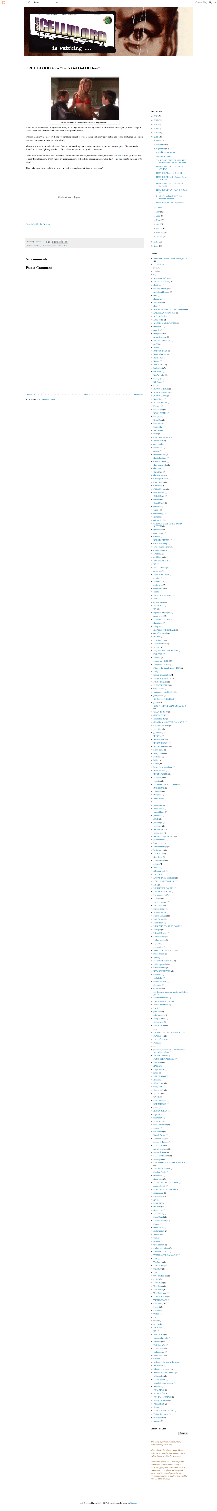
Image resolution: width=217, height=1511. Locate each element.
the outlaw (157, 1268)
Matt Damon (158, 919)
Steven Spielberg (160, 1220)
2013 (156, 128)
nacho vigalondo (160, 964)
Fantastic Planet (159, 643)
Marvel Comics (159, 915)
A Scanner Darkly (160, 278)
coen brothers (158, 492)
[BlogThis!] (56, 241)
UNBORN (157, 1327)
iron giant (157, 794)
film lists (156, 657)
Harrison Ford (159, 739)
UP (154, 1331)
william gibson (159, 1379)
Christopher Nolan (160, 478)
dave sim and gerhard (162, 546)
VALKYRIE (158, 1334)
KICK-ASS (158, 853)
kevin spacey (158, 850)
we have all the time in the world (166, 1362)
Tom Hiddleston (159, 1293)
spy (154, 1199)
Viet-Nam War (159, 1344)
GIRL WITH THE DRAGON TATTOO (169, 705)
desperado (157, 571)
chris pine (157, 468)
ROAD (156, 1097)
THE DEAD (158, 1265)
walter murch (158, 1355)
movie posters (159, 953)
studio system (158, 1227)
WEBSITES (158, 1365)
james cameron (159, 805)
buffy (155, 433)
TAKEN (156, 1237)
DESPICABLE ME (161, 574)
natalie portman (159, 967)
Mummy (156, 957)
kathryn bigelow (159, 843)
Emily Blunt (158, 626)
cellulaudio (157, 447)
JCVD (156, 818)
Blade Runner (158, 399)
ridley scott (157, 1086)
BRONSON (158, 430)
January (159, 236)
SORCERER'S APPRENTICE (165, 1189)
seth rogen (157, 1159)
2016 (156, 124)
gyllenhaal (157, 732)
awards (156, 347)
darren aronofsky (160, 543)
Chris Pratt (157, 471)
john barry (157, 825)
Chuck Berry (158, 482)
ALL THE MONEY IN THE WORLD (169, 309)
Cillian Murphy (159, 489)
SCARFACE (158, 1145)
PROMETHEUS (160, 1055)
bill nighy (157, 378)
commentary (158, 513)
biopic (155, 385)
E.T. (155, 609)
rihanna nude (158, 1090)
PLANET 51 (158, 1035)
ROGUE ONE (159, 1121)
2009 (156, 245)
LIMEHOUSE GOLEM (163, 888)
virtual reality (158, 1348)
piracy (155, 1028)
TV (42, 246)
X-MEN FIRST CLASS (163, 1410)
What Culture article (59, 246)
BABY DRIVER (160, 350)
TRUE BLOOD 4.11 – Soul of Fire (170, 173)
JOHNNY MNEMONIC (163, 836)
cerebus (156, 451)
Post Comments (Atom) (46, 399)
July (158, 211)
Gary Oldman (158, 688)
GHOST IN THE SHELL (163, 698)
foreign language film (162, 674)
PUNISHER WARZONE (163, 1058)
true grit (156, 1306)
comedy (156, 499)
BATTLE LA (158, 364)
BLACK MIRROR (161, 388)
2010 (156, 241)
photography (158, 1021)
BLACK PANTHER (161, 392)
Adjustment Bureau (161, 291)
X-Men (156, 1407)
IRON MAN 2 (159, 798)
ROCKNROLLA (160, 1110)
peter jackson (158, 1014)
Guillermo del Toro (161, 725)
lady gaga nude (159, 870)
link (119, 155)
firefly (155, 671)
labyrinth (157, 867)
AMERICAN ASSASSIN (164, 312)
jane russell (157, 815)
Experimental (158, 640)
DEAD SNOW (159, 567)
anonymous (158, 333)
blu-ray (156, 406)
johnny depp (158, 832)
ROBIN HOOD (159, 1104)
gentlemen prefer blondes (163, 692)
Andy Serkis (158, 319)
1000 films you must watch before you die (170, 258)
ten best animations (161, 1248)
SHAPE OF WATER (162, 1168)
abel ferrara (157, 285)
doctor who (158, 584)
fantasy (156, 647)
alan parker (157, 298)
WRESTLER (158, 1403)
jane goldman (158, 812)
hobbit (156, 760)
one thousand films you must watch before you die (170, 993)
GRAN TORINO (160, 711)
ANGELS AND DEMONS (164, 323)
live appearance (159, 895)
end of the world (160, 633)
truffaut (156, 1313)
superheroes (158, 1234)
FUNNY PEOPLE (161, 685)
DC (154, 564)
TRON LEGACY (160, 1300)
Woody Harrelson (160, 1400)
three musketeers (160, 1275)
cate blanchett (158, 444)
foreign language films (162, 678)
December (160, 140)
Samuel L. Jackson (161, 1141)
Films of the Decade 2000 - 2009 (166, 667)
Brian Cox (157, 419)
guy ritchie (157, 729)
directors (156, 578)
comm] (156, 509)
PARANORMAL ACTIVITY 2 (166, 1001)
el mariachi (157, 622)
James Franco (158, 808)
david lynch (158, 557)
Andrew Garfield (160, 316)
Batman (156, 361)
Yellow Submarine (160, 1414)
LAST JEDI (158, 874)
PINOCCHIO (159, 1025)
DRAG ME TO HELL (162, 595)
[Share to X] (60, 241)
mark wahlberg (159, 908)
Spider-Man (158, 1196)
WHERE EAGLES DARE (164, 1372)
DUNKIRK (158, 605)
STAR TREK (158, 1203)
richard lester (158, 1083)
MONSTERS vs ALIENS (164, 950)
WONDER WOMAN (162, 1396)
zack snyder (158, 1417)
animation (157, 326)
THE (155, 1258)
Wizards (156, 1386)
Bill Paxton (157, 382)
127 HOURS (158, 264)
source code (158, 1192)
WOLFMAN (158, 1389)
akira (155, 295)
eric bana (157, 636)
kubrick (156, 863)
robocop (156, 1107)
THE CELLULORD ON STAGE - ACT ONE (170, 184)
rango (155, 1072)
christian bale (158, 475)
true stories (157, 1310)
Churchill (157, 485)
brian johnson (158, 423)
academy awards (160, 288)
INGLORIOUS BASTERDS (165, 784)
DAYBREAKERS (160, 560)
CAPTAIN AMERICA (162, 437)
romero (156, 1128)
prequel (156, 1046)
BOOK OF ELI (159, 413)
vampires (48, 246)
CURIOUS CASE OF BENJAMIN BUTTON (167, 524)
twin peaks (157, 1324)
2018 (156, 116)
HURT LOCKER (160, 774)
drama (155, 598)
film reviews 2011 (160, 660)
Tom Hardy (158, 1289)
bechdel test (158, 368)
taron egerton (158, 1244)
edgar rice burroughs (161, 612)
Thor (155, 1272)
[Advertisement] (84, 367)
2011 (156, 136)
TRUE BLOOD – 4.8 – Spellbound (170, 202)
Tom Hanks (158, 1286)
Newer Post (31, 394)
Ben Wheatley (159, 375)
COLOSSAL (158, 495)
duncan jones (158, 602)
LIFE (155, 884)
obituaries (157, 984)
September (160, 148)
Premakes (157, 1042)
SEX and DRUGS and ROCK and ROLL (170, 1162)
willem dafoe (158, 1375)
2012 (156, 132)
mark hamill (158, 905)
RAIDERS (157, 1065)
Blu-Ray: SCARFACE (165, 156)
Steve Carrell (158, 1216)
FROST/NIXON (160, 681)
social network (159, 1185)
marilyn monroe (159, 902)
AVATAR (157, 343)
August (159, 207)
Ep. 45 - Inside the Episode (38, 224)
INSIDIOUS (158, 787)
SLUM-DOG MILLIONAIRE (165, 1182)
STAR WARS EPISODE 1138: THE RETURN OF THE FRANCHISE (171, 161)
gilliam (156, 702)
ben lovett (157, 371)
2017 (156, 120)
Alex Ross (157, 302)
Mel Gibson (158, 922)
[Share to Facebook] (63, 241)
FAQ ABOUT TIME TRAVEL (166, 650)
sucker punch (158, 1230)
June (158, 215)
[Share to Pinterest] (66, 241)
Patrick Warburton (160, 1004)
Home (85, 394)
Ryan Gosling (159, 1138)
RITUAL (157, 1093)
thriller (156, 1279)
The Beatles (158, 1262)
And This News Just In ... (166, 152)
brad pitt (156, 416)
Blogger (133, 1503)
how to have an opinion (162, 767)
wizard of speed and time (163, 1382)
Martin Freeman (159, 912)
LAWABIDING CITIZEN (164, 877)
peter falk (157, 1011)
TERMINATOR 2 (160, 1251)
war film (156, 1358)
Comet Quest (158, 502)
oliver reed (157, 988)
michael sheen (159, 936)
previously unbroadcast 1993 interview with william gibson (169, 1050)
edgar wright (158, 616)
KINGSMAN (159, 860)
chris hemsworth (160, 464)
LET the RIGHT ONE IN (163, 881)
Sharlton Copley (159, 1172)
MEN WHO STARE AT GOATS (166, 926)
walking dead (158, 1351)
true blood (36, 246)
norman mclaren (159, 981)
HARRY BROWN (160, 743)
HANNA (157, 736)
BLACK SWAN (160, 395)
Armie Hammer (159, 336)
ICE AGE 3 (158, 777)
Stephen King (158, 1213)
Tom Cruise (158, 1282)
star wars (157, 1206)
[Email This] (53, 241)
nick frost (157, 974)
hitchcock (157, 756)
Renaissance (158, 1079)
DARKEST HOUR (161, 540)
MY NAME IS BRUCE (163, 960)
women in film (159, 1393)
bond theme (158, 409)
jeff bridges (157, 822)
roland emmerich (160, 1124)
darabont (156, 536)
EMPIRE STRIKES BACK (164, 629)
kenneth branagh (160, 846)
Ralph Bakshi (158, 1069)
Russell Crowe (159, 1135)
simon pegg (158, 1178)
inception (157, 780)
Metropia (157, 929)
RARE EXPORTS (161, 1076)
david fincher (158, 550)
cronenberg (157, 516)
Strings (156, 1223)
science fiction (159, 1152)
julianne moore (159, 839)
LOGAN (157, 898)
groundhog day (159, 718)
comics (156, 506)
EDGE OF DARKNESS (163, 619)
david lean (157, 553)
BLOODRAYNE (160, 402)
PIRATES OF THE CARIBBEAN (167, 1032)
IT (154, 801)
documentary (158, 588)
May (158, 220)
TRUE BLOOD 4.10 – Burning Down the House (171, 178)
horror (156, 763)
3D (154, 271)
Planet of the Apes (160, 1039)
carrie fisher (158, 440)
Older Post (138, 394)
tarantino (156, 1241)
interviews (157, 791)
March (159, 228)
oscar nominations (160, 997)
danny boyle (158, 533)
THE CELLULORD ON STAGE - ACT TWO (170, 167)
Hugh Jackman (159, 770)
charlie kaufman (159, 457)
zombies (156, 1421)
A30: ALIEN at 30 (161, 281)
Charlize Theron (159, 461)
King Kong (158, 856)
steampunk (157, 1210)
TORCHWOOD (160, 1296)
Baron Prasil (158, 357)
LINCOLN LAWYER (162, 891)
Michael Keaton (159, 933)
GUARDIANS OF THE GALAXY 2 (168, 722)
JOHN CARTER (160, 829)
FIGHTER (157, 653)
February (160, 232)
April (158, 224)
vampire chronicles (161, 1338)
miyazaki (157, 943)
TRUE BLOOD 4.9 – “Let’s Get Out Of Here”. (172, 190)
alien (155, 305)
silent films (157, 1175)
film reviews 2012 (160, 664)
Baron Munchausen (161, 354)
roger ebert (157, 1117)
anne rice (157, 330)
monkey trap (158, 946)
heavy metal (158, 749)
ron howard (158, 1131)
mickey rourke (159, 940)
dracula (156, 591)
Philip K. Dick (159, 1018)
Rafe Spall (157, 1062)
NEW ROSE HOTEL (162, 971)
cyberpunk (157, 529)
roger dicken (158, 1114)
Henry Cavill (158, 753)
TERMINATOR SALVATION (166, 1255)
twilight (156, 1320)
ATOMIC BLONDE (161, 340)
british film (157, 426)
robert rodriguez (159, 1100)
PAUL (156, 1008)
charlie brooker (159, 454)
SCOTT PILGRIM (161, 1155)
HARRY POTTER (161, 746)
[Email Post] (48, 241)
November (160, 144)
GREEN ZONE (159, 715)
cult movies (158, 520)
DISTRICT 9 (158, 581)
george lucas (158, 695)
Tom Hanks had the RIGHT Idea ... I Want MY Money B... (170, 197)
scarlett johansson (160, 1148)
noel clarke (157, 978)
